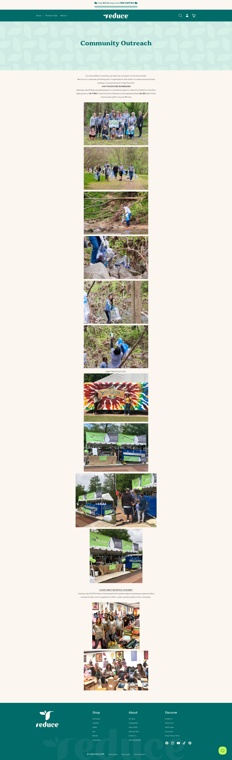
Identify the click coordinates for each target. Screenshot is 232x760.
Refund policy (113, 754)
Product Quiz (169, 723)
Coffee (94, 727)
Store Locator (169, 727)
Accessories (96, 740)
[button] (39, 15)
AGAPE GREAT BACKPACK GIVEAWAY (116, 590)
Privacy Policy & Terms (172, 736)
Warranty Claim (134, 732)
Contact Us (132, 736)
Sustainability (133, 723)
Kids (93, 732)
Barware (95, 736)
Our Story (132, 719)
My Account (169, 732)
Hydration (95, 723)
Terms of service (139, 754)
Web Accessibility (135, 740)
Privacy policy (125, 754)
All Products (96, 719)
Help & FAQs (133, 727)
